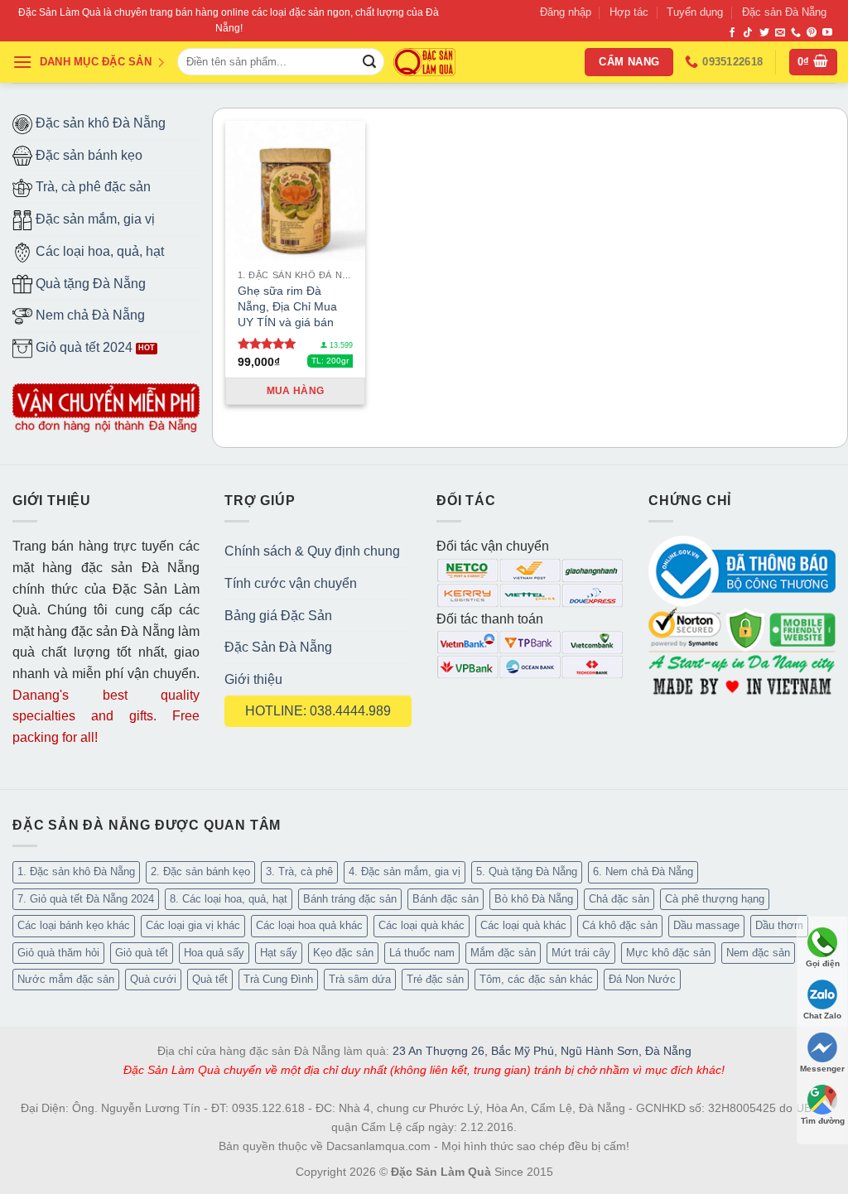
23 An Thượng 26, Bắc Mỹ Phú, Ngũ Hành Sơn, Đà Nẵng (542, 1050)
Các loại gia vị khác (193, 925)
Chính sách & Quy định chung (312, 551)
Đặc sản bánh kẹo (87, 155)
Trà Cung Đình (278, 979)
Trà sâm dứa (360, 979)
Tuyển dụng (695, 12)
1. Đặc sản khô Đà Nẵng (76, 871)
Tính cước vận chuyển (290, 583)
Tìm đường (823, 1120)
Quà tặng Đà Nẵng (89, 284)
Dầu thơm (779, 925)
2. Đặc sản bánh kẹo (200, 871)
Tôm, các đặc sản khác (536, 979)
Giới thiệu (253, 679)
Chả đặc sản (619, 899)
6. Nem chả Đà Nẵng (643, 871)
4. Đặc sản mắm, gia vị (404, 871)
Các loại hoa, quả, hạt (98, 251)
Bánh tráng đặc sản (350, 899)
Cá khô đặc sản (620, 925)
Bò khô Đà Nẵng (533, 899)
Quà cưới (153, 979)
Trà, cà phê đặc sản (91, 187)
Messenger (822, 1068)
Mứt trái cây (581, 952)
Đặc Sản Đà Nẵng (278, 647)
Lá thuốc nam (422, 952)
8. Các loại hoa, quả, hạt (228, 899)
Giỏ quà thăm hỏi (58, 952)
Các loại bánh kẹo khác (73, 925)
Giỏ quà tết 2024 (82, 347)
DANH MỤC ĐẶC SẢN (96, 61)
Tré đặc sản (435, 979)
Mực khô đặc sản (668, 952)
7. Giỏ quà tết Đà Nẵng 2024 (85, 899)
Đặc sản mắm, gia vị (93, 219)
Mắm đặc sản (503, 952)
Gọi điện (823, 963)
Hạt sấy (278, 952)
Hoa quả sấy (214, 952)
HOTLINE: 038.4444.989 (318, 711)
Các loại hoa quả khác (309, 925)
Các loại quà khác (421, 925)
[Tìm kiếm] (369, 62)
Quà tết (210, 979)
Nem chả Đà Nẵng (88, 315)
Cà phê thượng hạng (714, 899)
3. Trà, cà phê (299, 871)
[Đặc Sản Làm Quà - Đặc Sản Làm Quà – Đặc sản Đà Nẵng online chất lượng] (424, 62)
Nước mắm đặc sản (65, 979)
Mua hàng (296, 391)
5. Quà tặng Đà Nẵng (526, 871)
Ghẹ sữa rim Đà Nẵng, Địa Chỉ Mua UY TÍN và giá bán (287, 306)
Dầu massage (706, 925)
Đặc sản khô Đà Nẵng (99, 123)
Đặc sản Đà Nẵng (784, 12)
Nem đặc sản (758, 952)
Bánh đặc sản (445, 899)
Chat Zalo (822, 1015)
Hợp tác (629, 12)
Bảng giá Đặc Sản (278, 616)
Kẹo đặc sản (343, 952)
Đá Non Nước (642, 979)
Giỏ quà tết (141, 952)
